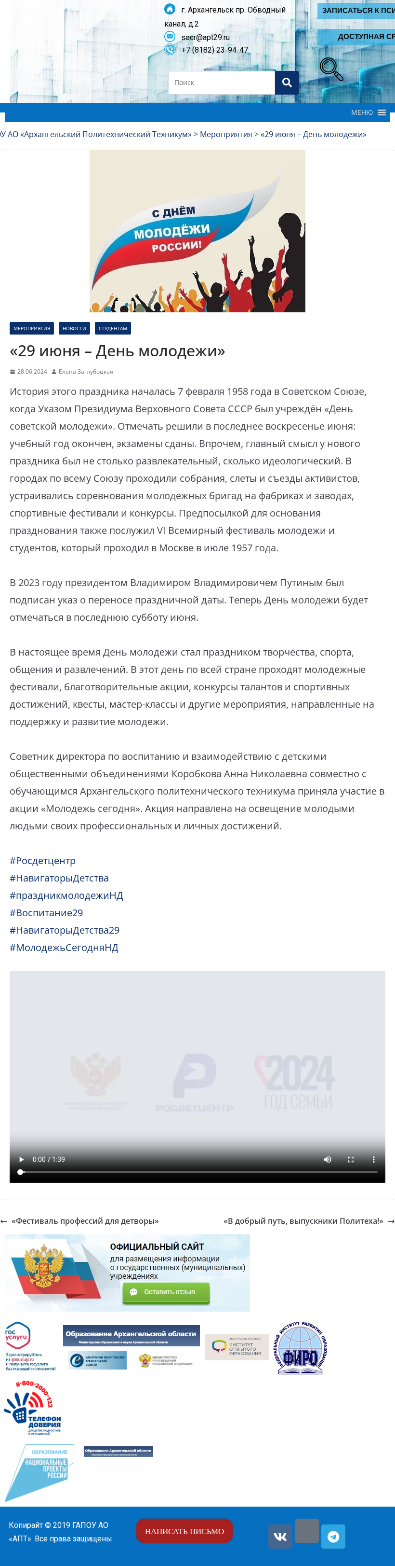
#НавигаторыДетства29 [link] (64, 930)
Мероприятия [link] (31, 328)
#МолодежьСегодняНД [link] (64, 947)
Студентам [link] (113, 328)
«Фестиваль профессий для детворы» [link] (85, 1221)
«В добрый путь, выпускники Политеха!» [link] (303, 1221)
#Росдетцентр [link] (43, 860)
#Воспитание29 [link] (46, 912)
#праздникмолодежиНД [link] (66, 895)
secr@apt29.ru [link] (202, 37)
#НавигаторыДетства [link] (59, 877)
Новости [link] (74, 328)
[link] (329, 67)
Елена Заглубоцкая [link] (86, 371)
